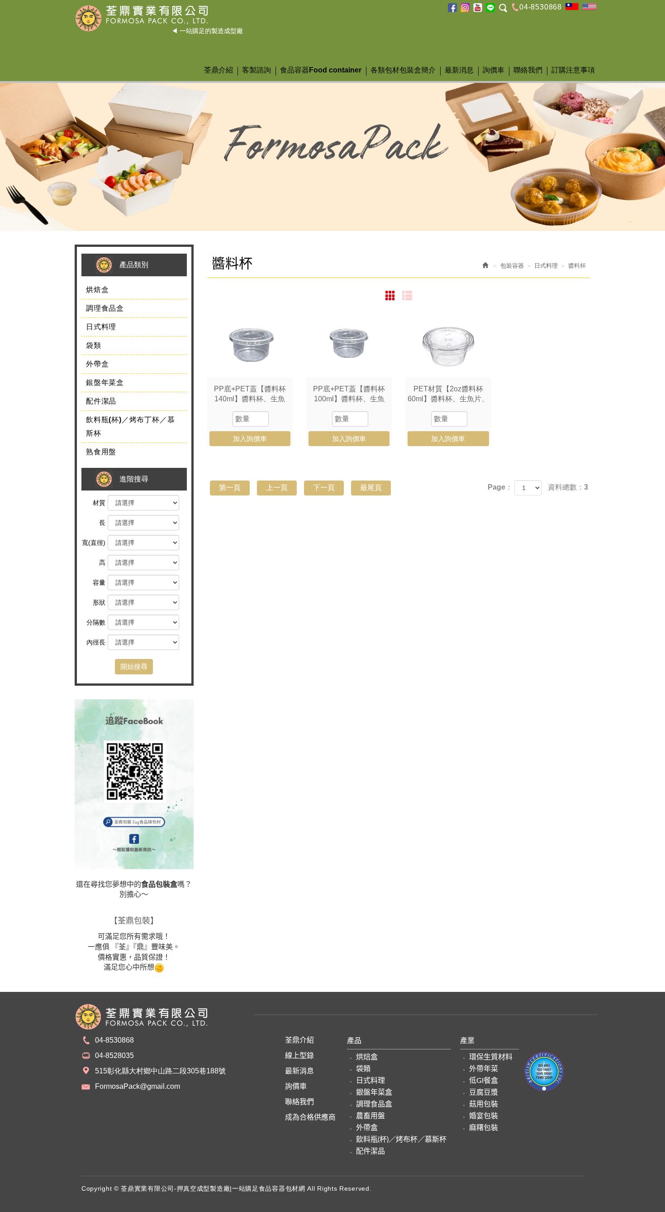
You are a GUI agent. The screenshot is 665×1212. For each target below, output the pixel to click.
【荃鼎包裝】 (133, 920)
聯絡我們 (299, 1102)
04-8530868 (540, 7)
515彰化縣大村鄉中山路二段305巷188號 (160, 1071)
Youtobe (477, 7)
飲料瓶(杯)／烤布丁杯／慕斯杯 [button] (130, 426)
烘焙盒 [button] (97, 289)
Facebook (452, 7)
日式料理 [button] (101, 327)
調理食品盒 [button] (105, 308)
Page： (500, 487)
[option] (332, 148)
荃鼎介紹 (299, 1040)
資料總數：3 (568, 487)
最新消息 (299, 1071)
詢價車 (296, 1086)
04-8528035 (114, 1055)
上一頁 (277, 487)
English (589, 6)
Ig (465, 7)
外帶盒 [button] (97, 364)
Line (490, 7)
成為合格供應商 (310, 1117)
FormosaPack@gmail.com (137, 1086)
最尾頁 (371, 487)
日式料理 (546, 265)
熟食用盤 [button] (101, 452)
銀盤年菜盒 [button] (105, 382)
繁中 (572, 6)
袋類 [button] (93, 345)
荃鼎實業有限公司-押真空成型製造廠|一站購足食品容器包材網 (159, 18)
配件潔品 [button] (101, 401)
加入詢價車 (250, 438)
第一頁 (230, 487)
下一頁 (324, 487)
